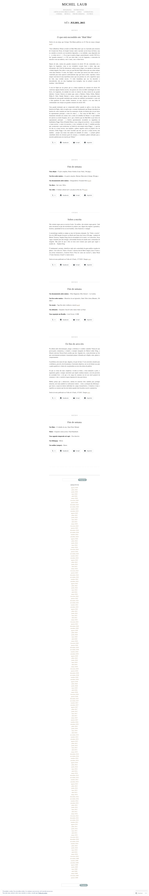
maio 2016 (74, 730)
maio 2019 (74, 662)
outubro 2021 (74, 605)
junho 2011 (74, 828)
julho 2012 (74, 805)
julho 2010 (74, 845)
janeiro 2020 (74, 645)
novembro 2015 (74, 735)
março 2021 (74, 620)
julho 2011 (74, 826)
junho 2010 (74, 848)
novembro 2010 (74, 841)
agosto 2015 (74, 741)
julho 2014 (74, 764)
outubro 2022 (74, 579)
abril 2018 (74, 690)
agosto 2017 (74, 707)
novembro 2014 (74, 756)
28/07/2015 (74, 30)
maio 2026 (74, 494)
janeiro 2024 (74, 551)
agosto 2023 (74, 560)
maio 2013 (74, 790)
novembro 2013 (74, 777)
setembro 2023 (74, 558)
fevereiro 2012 (75, 816)
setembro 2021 (74, 607)
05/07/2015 (74, 337)
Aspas (79, 12)
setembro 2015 (74, 739)
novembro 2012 (74, 799)
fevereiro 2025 (75, 526)
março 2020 (74, 641)
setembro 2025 (74, 511)
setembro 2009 (74, 863)
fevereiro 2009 (75, 875)
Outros (90, 14)
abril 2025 (74, 521)
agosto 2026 (74, 487)
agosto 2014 (74, 762)
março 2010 (74, 854)
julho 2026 (74, 490)
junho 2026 (74, 492)
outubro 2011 (74, 822)
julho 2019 (74, 658)
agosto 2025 (74, 513)
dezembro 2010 (74, 839)
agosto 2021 (74, 609)
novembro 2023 (74, 553)
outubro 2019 (74, 652)
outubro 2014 (74, 758)
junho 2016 (74, 728)
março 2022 (74, 594)
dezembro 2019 (74, 647)
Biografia (67, 10)
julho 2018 (74, 683)
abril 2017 (74, 715)
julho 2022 (74, 585)
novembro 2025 (74, 507)
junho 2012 (74, 807)
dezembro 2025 (74, 504)
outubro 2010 (74, 843)
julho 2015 (74, 743)
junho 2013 (74, 788)
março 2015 (74, 752)
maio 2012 (74, 809)
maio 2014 (74, 769)
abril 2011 (74, 833)
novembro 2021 (74, 602)
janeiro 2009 (74, 877)
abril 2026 (74, 496)
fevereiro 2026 (75, 500)
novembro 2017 (74, 701)
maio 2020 (74, 637)
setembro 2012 (74, 803)
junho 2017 (74, 711)
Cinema (59, 14)
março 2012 (74, 813)
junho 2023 (74, 564)
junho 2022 (74, 588)
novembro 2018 (74, 675)
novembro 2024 (74, 532)
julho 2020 (74, 632)
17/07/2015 (74, 212)
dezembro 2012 (74, 796)
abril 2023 (74, 566)
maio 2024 (74, 545)
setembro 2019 (74, 654)
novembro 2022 (74, 577)
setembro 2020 (74, 628)
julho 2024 (74, 541)
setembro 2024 (74, 536)
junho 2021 (74, 613)
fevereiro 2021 (75, 622)
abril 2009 (74, 871)
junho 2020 (74, 634)
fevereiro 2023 (75, 571)
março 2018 (74, 692)
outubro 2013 (74, 779)
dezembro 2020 (74, 626)
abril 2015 (74, 750)
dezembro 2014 (74, 754)
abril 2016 (74, 733)
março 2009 (74, 873)
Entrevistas (79, 10)
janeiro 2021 (74, 624)
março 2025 (74, 524)
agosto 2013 (74, 784)
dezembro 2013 (74, 775)
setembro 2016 (74, 724)
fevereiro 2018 (75, 694)
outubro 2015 (74, 737)
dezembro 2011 (74, 818)
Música (67, 14)
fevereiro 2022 (75, 596)
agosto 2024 (74, 539)
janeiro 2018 (74, 696)
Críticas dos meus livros (64, 12)
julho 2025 (74, 515)
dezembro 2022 (74, 575)
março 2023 (74, 568)
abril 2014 (74, 771)
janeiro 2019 (74, 671)
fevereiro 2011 (75, 837)
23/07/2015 (74, 160)
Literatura (88, 12)
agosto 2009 (74, 865)
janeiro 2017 (74, 720)
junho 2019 (74, 660)
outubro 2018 (74, 677)
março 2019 (74, 666)
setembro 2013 (74, 782)
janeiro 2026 (74, 502)
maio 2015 (74, 747)
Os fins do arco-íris (74, 344)
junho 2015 (74, 745)
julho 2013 (74, 786)
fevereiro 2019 (75, 669)
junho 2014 (74, 767)
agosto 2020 (74, 630)
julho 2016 (74, 726)
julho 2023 (74, 562)
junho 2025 (74, 517)
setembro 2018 (74, 679)
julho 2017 (74, 709)
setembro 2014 (74, 760)
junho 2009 (74, 867)
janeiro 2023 (74, 573)
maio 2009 (74, 869)
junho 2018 (74, 686)
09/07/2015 (74, 282)
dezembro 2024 (74, 530)
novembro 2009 (74, 858)
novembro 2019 (74, 649)
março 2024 (74, 547)
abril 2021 (74, 617)
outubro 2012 (74, 801)
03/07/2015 (74, 415)
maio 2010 (74, 850)
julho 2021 (74, 611)
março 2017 (74, 718)
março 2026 (74, 498)
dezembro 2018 (74, 673)
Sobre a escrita (74, 219)
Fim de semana (79, 14)
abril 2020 (74, 639)
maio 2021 (74, 615)
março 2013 (74, 794)
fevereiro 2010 (75, 856)
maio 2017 (74, 713)
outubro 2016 (74, 722)
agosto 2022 (74, 583)
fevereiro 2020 (75, 643)
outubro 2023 (74, 556)
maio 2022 (74, 590)
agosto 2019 (74, 656)
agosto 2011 (74, 824)
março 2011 (74, 835)
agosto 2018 (74, 681)
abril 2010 (74, 852)
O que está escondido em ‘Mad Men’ (74, 37)
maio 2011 (74, 831)
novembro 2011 (74, 820)
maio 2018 (74, 688)
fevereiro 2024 (75, 549)
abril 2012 (74, 811)
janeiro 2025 (74, 528)
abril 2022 (74, 592)
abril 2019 (74, 664)
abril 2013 (74, 792)
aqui (50, 44)
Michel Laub (74, 4)
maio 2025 (74, 519)
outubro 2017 (74, 703)
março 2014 (74, 773)
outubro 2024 (74, 534)
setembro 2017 (74, 705)
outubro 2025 (74, 509)
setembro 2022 (74, 581)
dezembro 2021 (74, 600)
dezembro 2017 (74, 698)
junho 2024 (74, 543)
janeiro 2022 (74, 598)
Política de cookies (42, 893)
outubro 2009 (74, 860)
